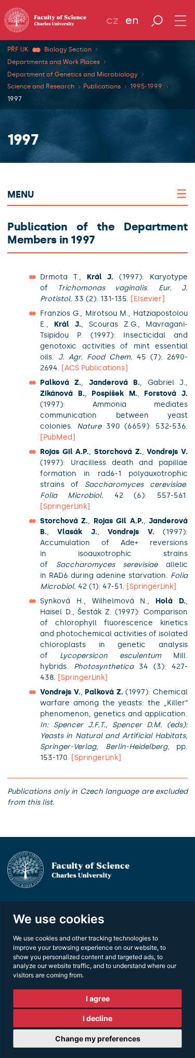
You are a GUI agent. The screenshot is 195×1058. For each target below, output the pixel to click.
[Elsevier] (148, 298)
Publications (102, 86)
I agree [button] (98, 998)
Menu (20, 194)
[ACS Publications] (94, 368)
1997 (14, 98)
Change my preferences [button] (97, 1038)
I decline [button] (97, 1018)
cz (112, 20)
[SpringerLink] (65, 506)
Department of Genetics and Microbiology (72, 74)
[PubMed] (57, 437)
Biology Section (68, 49)
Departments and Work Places (53, 62)
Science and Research (40, 86)
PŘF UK (17, 49)
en (132, 20)
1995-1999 (146, 86)
